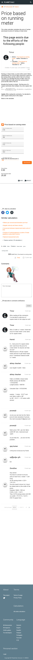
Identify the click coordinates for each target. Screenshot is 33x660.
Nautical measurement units (11, 237)
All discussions (7, 625)
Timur (18, 257)
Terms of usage (18, 595)
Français (18, 632)
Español (18, 630)
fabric (8, 246)
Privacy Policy (18, 598)
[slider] (10, 160)
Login (4, 654)
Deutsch (18, 625)
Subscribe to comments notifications (14, 301)
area (4, 246)
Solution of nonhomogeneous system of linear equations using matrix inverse (16, 233)
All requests (6, 627)
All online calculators (19, 611)
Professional (8, 7)
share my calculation (10, 209)
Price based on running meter (19, 62)
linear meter (19, 246)
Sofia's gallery (7, 630)
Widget (28, 181)
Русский (18, 637)
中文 (17, 640)
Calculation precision (7, 157)
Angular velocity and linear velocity (13, 225)
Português (19, 635)
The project (6, 595)
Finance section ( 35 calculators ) (13, 240)
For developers (7, 632)
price (24, 246)
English (18, 627)
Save (20, 181)
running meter (5, 250)
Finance (16, 7)
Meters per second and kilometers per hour (15, 222)
